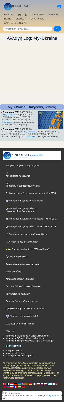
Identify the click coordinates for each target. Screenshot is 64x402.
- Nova (26, 286)
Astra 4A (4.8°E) (11, 112)
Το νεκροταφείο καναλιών (18, 294)
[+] (19, 14)
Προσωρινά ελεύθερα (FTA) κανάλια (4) (30, 249)
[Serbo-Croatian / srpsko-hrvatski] (12, 386)
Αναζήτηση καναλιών (18, 256)
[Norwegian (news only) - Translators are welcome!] (23, 384)
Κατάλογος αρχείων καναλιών (20, 279)
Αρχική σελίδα (36, 155)
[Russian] (8, 386)
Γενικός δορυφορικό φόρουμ (19, 355)
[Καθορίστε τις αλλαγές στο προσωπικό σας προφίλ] (59, 6)
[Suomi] (53, 384)
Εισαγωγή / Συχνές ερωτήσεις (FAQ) (22, 165)
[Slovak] (45, 384)
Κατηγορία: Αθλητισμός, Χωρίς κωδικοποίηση (27, 336)
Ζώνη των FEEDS (14, 350)
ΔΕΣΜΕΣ (20, 19)
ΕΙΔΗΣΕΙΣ (9, 14)
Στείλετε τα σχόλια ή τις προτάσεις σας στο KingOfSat (31, 193)
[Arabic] (56, 384)
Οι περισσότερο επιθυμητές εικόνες (22, 301)
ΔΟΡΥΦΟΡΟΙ (38, 14)
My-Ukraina (9, 114)
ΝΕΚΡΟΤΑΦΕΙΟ (36, 19)
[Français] (8, 384)
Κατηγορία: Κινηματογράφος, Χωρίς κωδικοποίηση (30, 341)
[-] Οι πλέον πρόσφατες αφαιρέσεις (22, 242)
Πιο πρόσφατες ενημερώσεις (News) (26, 200)
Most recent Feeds (14, 353)
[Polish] (38, 384)
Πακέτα (7, 19)
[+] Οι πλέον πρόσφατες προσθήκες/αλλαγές (26, 234)
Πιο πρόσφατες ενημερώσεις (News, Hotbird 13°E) (33, 219)
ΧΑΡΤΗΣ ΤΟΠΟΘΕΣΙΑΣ (15, 23)
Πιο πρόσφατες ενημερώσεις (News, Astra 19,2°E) (33, 226)
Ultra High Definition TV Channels (28, 308)
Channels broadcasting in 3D (23, 316)
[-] (26, 14)
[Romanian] (15, 386)
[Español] (30, 384)
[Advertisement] (32, 72)
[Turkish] (4, 386)
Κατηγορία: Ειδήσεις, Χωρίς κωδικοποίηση (26, 338)
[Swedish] (19, 384)
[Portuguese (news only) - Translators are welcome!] (26, 384)
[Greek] (49, 384)
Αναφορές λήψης (14, 271)
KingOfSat (51, 395)
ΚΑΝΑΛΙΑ (53, 14)
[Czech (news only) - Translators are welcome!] (41, 384)
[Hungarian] (19, 386)
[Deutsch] (15, 384)
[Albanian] (23, 386)
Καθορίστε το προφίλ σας (18, 176)
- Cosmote (35, 286)
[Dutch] (12, 384)
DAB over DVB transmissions (20, 324)
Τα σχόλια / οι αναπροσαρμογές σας (23, 186)
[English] (4, 384)
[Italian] (34, 384)
